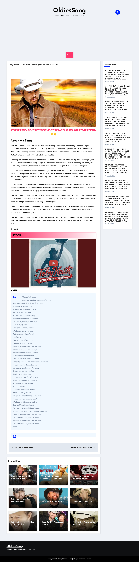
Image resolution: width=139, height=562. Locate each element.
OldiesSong (69, 11)
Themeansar (86, 559)
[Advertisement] (69, 34)
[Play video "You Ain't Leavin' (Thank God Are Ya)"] (53, 263)
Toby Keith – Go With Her (23, 447)
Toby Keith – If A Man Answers (82, 447)
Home (69, 55)
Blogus (75, 559)
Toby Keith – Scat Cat (82, 501)
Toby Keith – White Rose (52, 501)
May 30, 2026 (111, 81)
